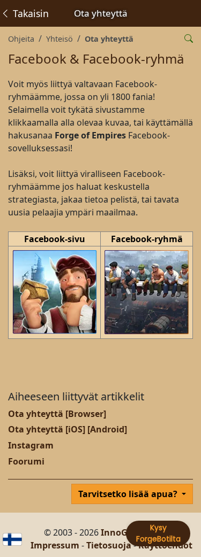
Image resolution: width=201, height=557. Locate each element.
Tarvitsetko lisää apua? (129, 494)
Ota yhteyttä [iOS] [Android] (67, 429)
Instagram (31, 445)
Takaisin (29, 13)
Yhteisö (59, 39)
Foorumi (26, 461)
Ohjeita (21, 39)
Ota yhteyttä (109, 39)
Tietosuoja (108, 545)
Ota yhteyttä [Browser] (57, 414)
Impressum (55, 545)
